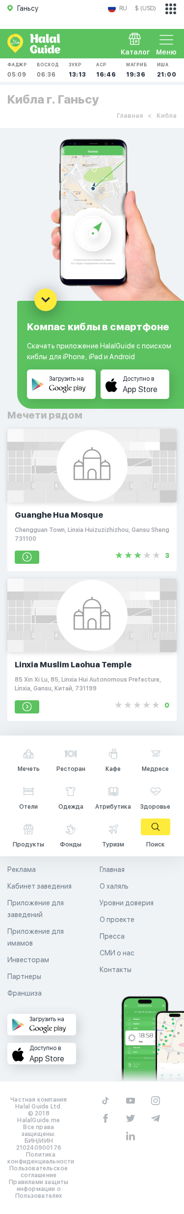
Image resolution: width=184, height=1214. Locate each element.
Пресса (112, 936)
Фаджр (17, 70)
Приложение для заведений (35, 909)
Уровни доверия (127, 903)
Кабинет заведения (39, 886)
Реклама (21, 869)
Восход (48, 70)
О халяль (114, 886)
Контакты (115, 970)
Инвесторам (28, 960)
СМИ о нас (117, 953)
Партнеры (24, 976)
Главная (130, 115)
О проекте (117, 920)
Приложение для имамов (35, 937)
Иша (167, 70)
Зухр (77, 70)
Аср (106, 70)
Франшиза (24, 993)
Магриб (136, 70)
